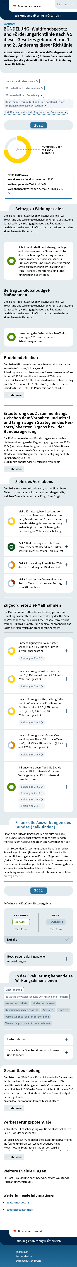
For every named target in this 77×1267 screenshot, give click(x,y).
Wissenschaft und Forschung (23, 95)
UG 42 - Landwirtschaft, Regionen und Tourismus (34, 112)
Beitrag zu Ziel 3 (30, 722)
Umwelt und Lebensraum (20, 81)
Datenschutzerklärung (28, 1260)
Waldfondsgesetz (18, 1202)
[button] (4, 4)
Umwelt (63, 1010)
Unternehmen (14, 989)
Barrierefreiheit (24, 1256)
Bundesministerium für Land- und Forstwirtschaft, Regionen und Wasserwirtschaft (35, 103)
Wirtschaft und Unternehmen (23, 88)
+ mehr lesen (14, 395)
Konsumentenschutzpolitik (21, 1010)
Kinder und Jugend (43, 1003)
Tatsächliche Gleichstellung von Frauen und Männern (37, 996)
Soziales (48, 1010)
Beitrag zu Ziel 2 (30, 686)
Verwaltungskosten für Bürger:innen (27, 1016)
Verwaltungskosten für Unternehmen (27, 1023)
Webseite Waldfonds (20, 1209)
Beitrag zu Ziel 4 (30, 754)
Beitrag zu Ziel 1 (30, 658)
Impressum (22, 1251)
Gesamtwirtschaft (16, 1003)
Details (12, 939)
